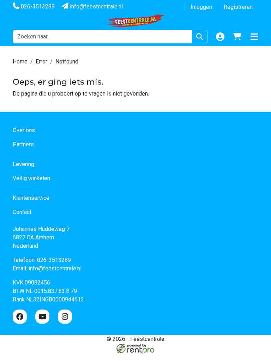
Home (20, 61)
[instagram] (65, 317)
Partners (23, 144)
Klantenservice (31, 198)
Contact (22, 212)
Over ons (24, 130)
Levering (23, 164)
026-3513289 (37, 6)
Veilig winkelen (31, 178)
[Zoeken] (199, 36)
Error (41, 61)
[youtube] (42, 317)
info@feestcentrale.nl (95, 6)
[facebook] (20, 317)
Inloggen (201, 7)
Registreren (238, 7)
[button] (254, 36)
